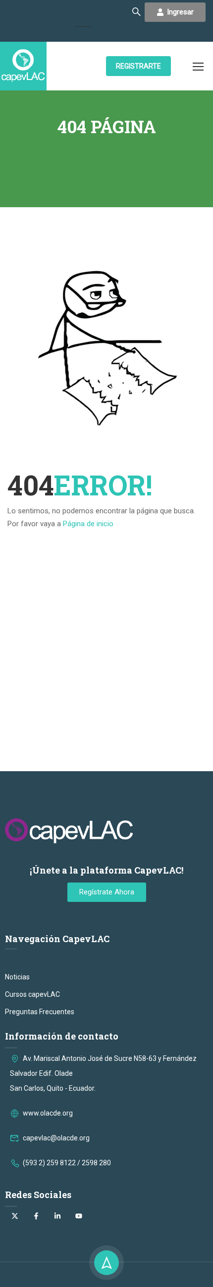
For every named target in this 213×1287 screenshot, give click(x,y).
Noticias (17, 977)
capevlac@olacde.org (56, 1138)
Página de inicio (88, 523)
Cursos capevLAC (32, 994)
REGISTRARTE (138, 66)
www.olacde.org (48, 1113)
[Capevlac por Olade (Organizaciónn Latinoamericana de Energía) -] (23, 66)
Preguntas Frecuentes (39, 1012)
